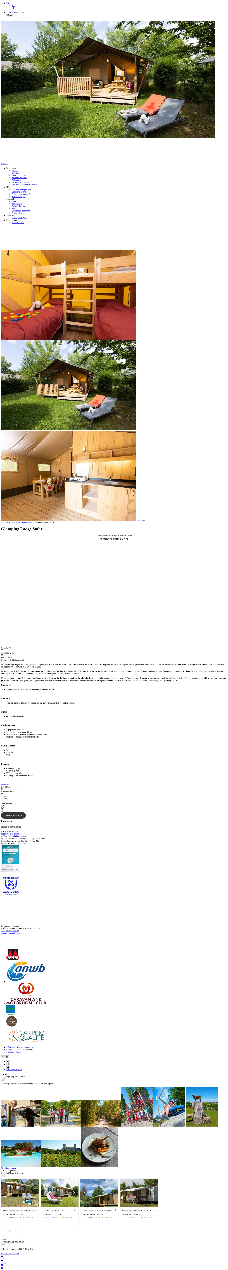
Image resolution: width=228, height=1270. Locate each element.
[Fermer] (2, 20)
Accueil (15, 170)
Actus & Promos (18, 206)
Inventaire (5, 784)
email (3, 1258)
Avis (13, 208)
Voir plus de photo (8, 1168)
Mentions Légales (13, 1052)
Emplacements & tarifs (21, 194)
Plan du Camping (19, 196)
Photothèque (17, 204)
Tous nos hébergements (21, 189)
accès (3, 1263)
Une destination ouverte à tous (24, 185)
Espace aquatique (19, 175)
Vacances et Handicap (21, 182)
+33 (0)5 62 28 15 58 (10, 931)
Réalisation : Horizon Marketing (19, 1047)
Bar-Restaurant (18, 222)
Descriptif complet (13, 815)
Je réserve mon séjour (10, 834)
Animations (16, 180)
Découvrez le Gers (19, 218)
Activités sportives (19, 177)
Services (15, 173)
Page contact (21, 843)
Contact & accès (18, 213)
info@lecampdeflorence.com (13, 933)
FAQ (14, 201)
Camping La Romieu (10, 522)
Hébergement (26, 522)
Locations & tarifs (19, 192)
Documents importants (21, 211)
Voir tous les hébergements (14, 836)
